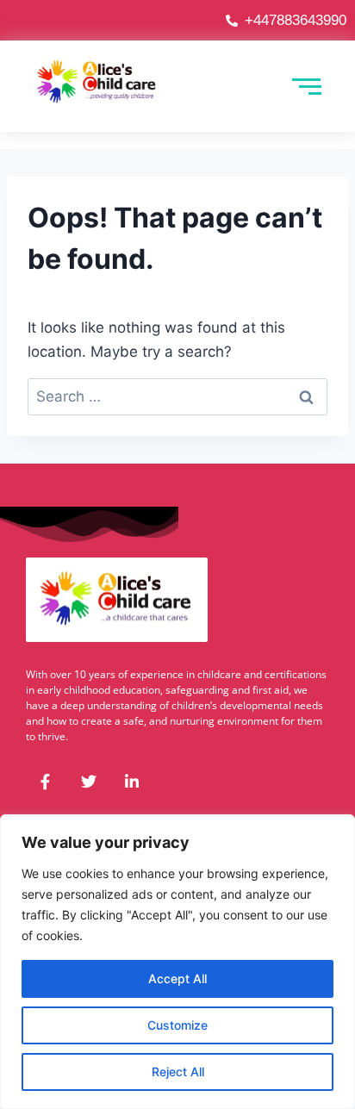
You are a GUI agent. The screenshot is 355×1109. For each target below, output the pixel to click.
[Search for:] (177, 396)
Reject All (178, 1071)
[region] (177, 961)
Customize (177, 1025)
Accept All (177, 978)
